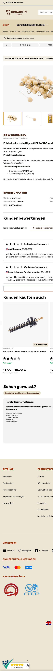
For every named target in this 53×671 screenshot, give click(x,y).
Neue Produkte (9, 490)
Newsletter (8, 503)
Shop (6, 25)
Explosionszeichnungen (31, 25)
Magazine (41, 503)
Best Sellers (8, 483)
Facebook (43, 550)
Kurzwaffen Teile (28, 32)
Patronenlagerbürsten (10, 373)
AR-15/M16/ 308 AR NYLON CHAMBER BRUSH (24, 351)
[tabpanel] (25, 337)
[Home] (6, 45)
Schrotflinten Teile (42, 32)
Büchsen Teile (15, 32)
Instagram (26, 550)
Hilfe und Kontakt (14, 2)
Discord (10, 550)
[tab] (22, 393)
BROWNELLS (8, 349)
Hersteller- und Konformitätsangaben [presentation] (22, 393)
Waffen (5, 32)
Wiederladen (42, 509)
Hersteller (7, 476)
